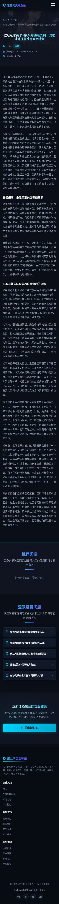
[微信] (18, 896)
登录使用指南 (9, 794)
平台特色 (7, 804)
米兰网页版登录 (16, 5)
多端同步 (7, 858)
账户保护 (7, 853)
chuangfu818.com (24, 890)
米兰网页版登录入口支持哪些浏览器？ (29, 653)
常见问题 (7, 799)
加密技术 (7, 848)
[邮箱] (40, 896)
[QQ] (33, 896)
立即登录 (7, 834)
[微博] (26, 896)
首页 (7, 20)
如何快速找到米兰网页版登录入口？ (28, 631)
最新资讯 (7, 823)
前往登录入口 (31, 727)
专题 (15, 20)
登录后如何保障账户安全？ (23, 664)
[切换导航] (53, 5)
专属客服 (7, 863)
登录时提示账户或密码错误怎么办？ (28, 642)
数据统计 (7, 829)
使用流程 (7, 818)
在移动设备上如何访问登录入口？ (27, 675)
